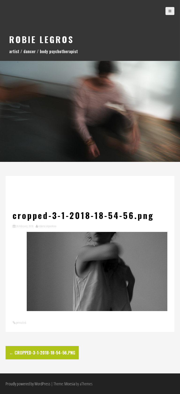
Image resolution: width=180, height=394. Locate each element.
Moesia (69, 384)
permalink (20, 322)
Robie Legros (41, 39)
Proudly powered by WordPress (28, 384)
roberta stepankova (47, 226)
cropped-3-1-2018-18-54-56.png (42, 352)
